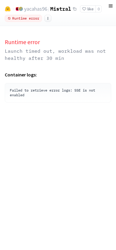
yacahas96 (35, 8)
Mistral (60, 8)
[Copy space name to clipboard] (74, 9)
